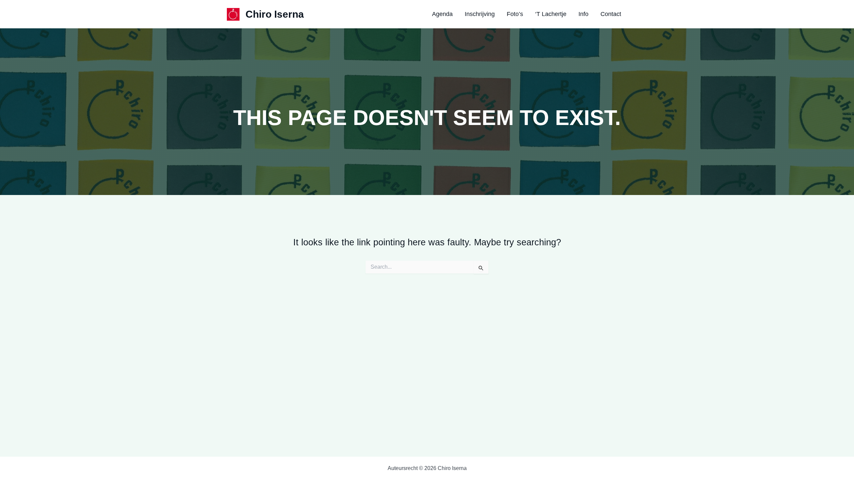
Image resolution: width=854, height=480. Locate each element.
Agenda (442, 14)
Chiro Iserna (275, 14)
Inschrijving (480, 14)
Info (583, 14)
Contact (610, 14)
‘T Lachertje (550, 14)
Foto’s (515, 14)
